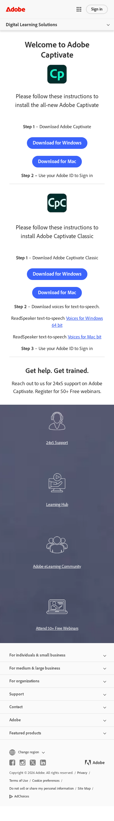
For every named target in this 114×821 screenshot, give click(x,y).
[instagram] (22, 762)
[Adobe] (15, 9)
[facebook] (12, 762)
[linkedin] (43, 762)
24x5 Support (57, 442)
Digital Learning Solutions (31, 24)
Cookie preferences (46, 781)
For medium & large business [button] (34, 668)
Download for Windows (57, 143)
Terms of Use (18, 781)
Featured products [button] (25, 733)
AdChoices (21, 796)
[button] (79, 9)
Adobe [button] (15, 720)
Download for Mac (57, 161)
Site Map (84, 788)
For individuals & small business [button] (37, 655)
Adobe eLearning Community (57, 566)
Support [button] (16, 694)
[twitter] (33, 762)
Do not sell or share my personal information (41, 788)
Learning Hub (57, 504)
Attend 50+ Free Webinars (57, 628)
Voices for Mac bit (84, 337)
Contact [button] (16, 706)
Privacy (82, 773)
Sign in (97, 9)
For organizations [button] (24, 681)
